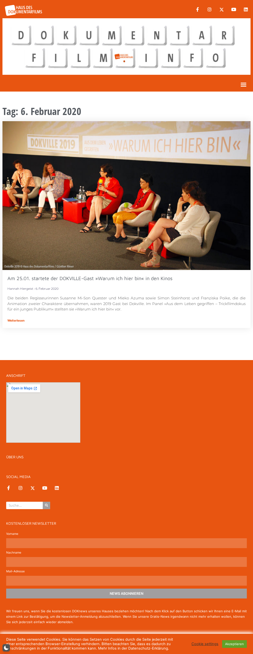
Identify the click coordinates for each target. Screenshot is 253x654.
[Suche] (46, 505)
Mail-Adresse (15, 571)
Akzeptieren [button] (234, 644)
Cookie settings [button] (204, 644)
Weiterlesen (15, 320)
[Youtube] (234, 9)
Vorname (12, 534)
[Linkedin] (246, 9)
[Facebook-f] (197, 9)
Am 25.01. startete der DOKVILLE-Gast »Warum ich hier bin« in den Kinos (89, 278)
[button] (243, 84)
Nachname (13, 552)
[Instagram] (209, 9)
